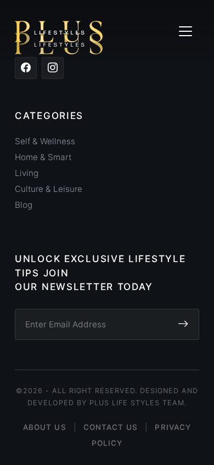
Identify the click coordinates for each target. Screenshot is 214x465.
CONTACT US (110, 427)
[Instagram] (53, 68)
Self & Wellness (45, 141)
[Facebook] (26, 68)
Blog (23, 205)
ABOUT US (44, 427)
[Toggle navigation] (185, 31)
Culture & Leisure (48, 189)
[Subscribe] (183, 324)
